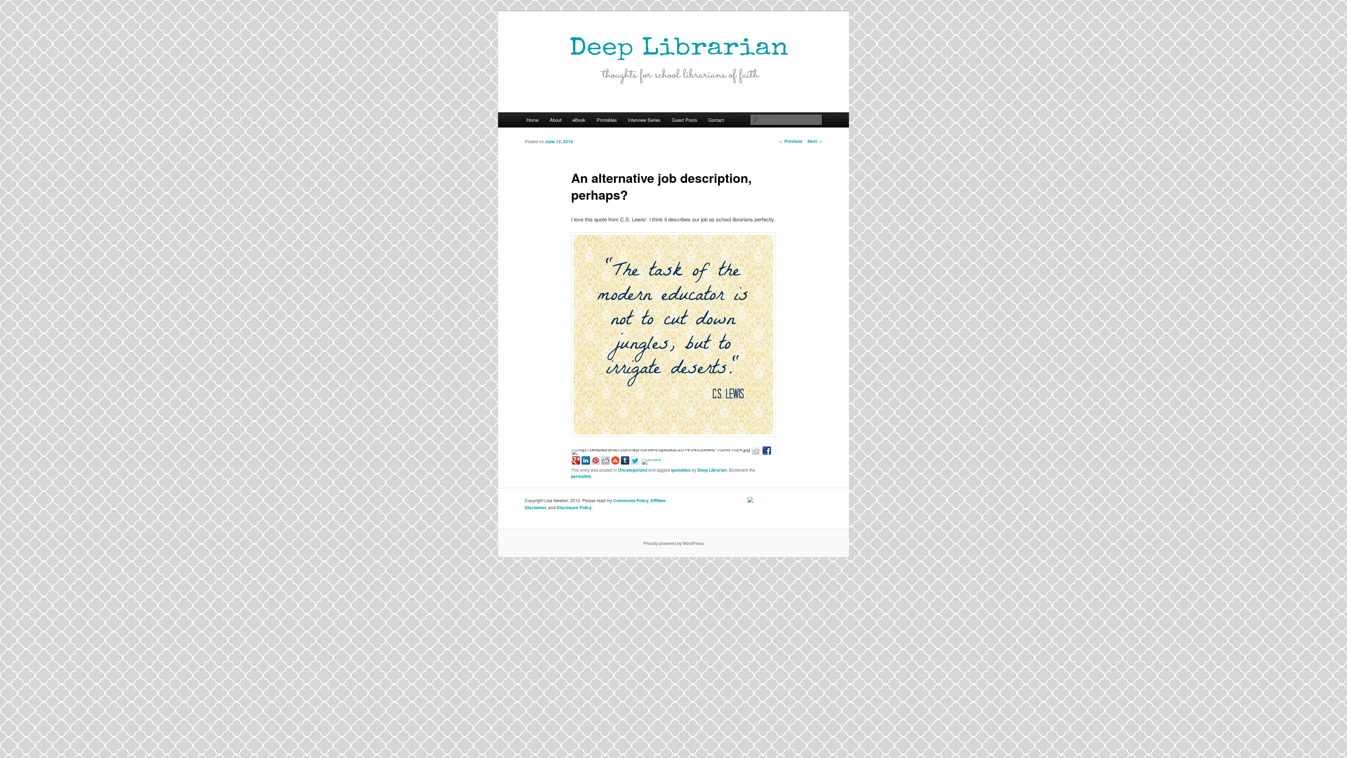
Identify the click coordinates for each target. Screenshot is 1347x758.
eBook (578, 120)
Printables (607, 120)
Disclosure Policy (574, 507)
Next (814, 141)
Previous (790, 141)
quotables (681, 470)
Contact (716, 120)
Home (532, 120)
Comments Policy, (631, 500)
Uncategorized (632, 470)
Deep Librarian (712, 470)
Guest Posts (684, 120)
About (556, 120)
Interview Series (644, 120)
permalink (581, 476)
